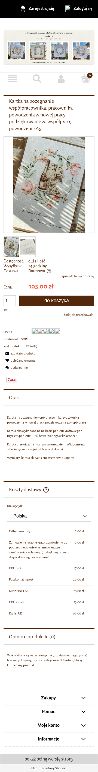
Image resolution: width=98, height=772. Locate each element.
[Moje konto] (61, 79)
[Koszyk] (86, 79)
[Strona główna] (49, 45)
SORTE (25, 339)
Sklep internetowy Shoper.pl (49, 768)
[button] (12, 79)
